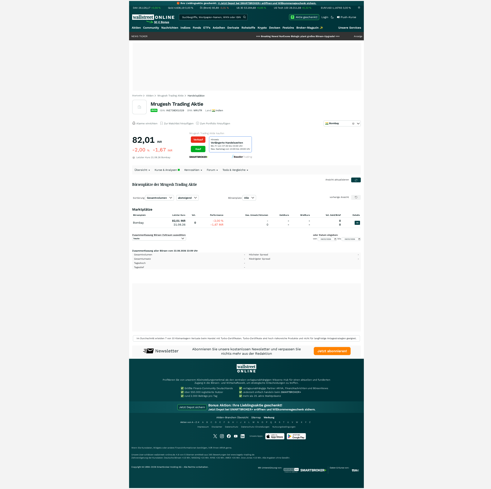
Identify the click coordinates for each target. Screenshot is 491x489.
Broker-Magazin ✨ (309, 27)
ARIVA (222, 448)
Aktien (136, 27)
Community (151, 27)
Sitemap (256, 417)
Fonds (197, 27)
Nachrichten (169, 27)
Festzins (288, 27)
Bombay (138, 222)
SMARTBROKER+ (291, 392)
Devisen (274, 27)
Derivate (233, 27)
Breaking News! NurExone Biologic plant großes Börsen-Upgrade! (282, 36)
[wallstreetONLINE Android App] (296, 438)
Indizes (185, 27)
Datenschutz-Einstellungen (255, 427)
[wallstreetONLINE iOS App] (274, 438)
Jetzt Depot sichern (192, 407)
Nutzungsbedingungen (284, 427)
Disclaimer (217, 427)
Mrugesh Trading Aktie (170, 95)
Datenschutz (231, 427)
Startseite (137, 95)
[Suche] (244, 17)
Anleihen (219, 27)
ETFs (206, 27)
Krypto (262, 27)
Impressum (203, 427)
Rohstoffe (248, 27)
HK (357, 223)
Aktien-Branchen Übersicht (232, 417)
